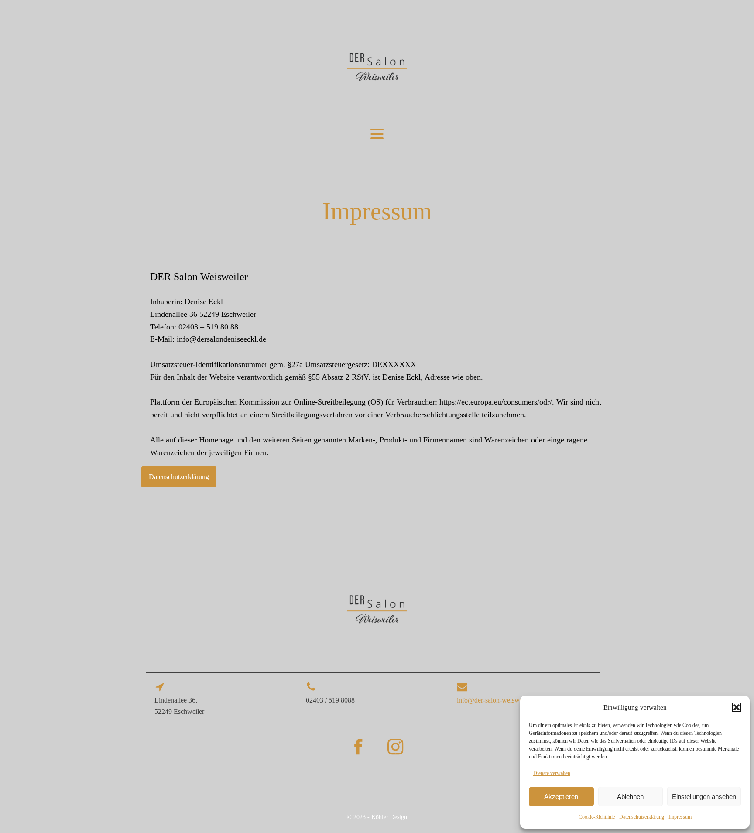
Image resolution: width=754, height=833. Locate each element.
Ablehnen (630, 796)
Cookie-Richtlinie (597, 817)
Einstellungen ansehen (704, 796)
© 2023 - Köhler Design (377, 817)
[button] (736, 707)
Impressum (680, 817)
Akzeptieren (561, 796)
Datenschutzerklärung (641, 817)
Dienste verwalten (551, 773)
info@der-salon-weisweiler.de (498, 700)
